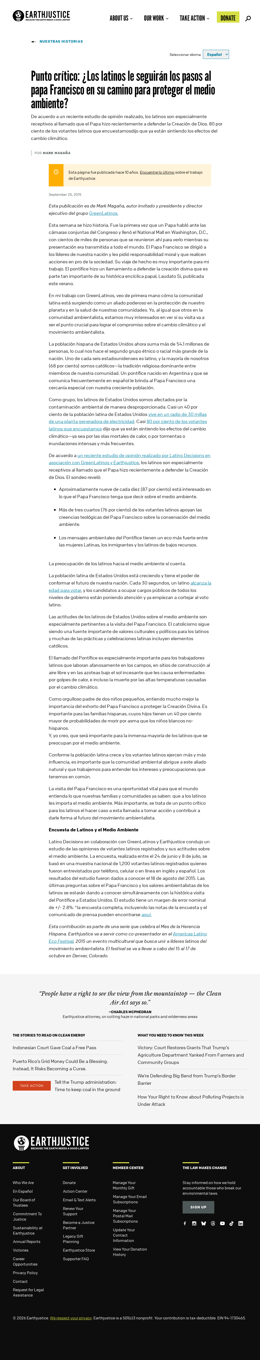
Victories (20, 1250)
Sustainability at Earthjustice (28, 1230)
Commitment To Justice (27, 1216)
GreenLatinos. (103, 213)
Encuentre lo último (157, 172)
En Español (23, 1191)
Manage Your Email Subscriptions (130, 1199)
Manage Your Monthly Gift (124, 1185)
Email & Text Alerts (79, 1199)
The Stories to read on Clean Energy (49, 1035)
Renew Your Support (73, 1211)
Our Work (154, 18)
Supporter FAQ (76, 1258)
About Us (119, 18)
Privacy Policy (25, 1272)
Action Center (75, 1191)
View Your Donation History (130, 1251)
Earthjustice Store (79, 1250)
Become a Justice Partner (78, 1225)
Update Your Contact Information (124, 1235)
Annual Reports (26, 1241)
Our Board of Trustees (24, 1202)
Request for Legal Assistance (28, 1292)
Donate (228, 18)
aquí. (146, 914)
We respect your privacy (71, 1317)
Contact (20, 1281)
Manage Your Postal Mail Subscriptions (125, 1216)
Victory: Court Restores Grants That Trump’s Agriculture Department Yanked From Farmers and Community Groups (191, 1055)
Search (247, 17)
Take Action (192, 18)
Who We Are (23, 1182)
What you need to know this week (171, 1035)
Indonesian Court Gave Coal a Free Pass (54, 1047)
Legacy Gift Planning (73, 1239)
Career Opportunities (25, 1261)
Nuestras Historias (61, 41)
